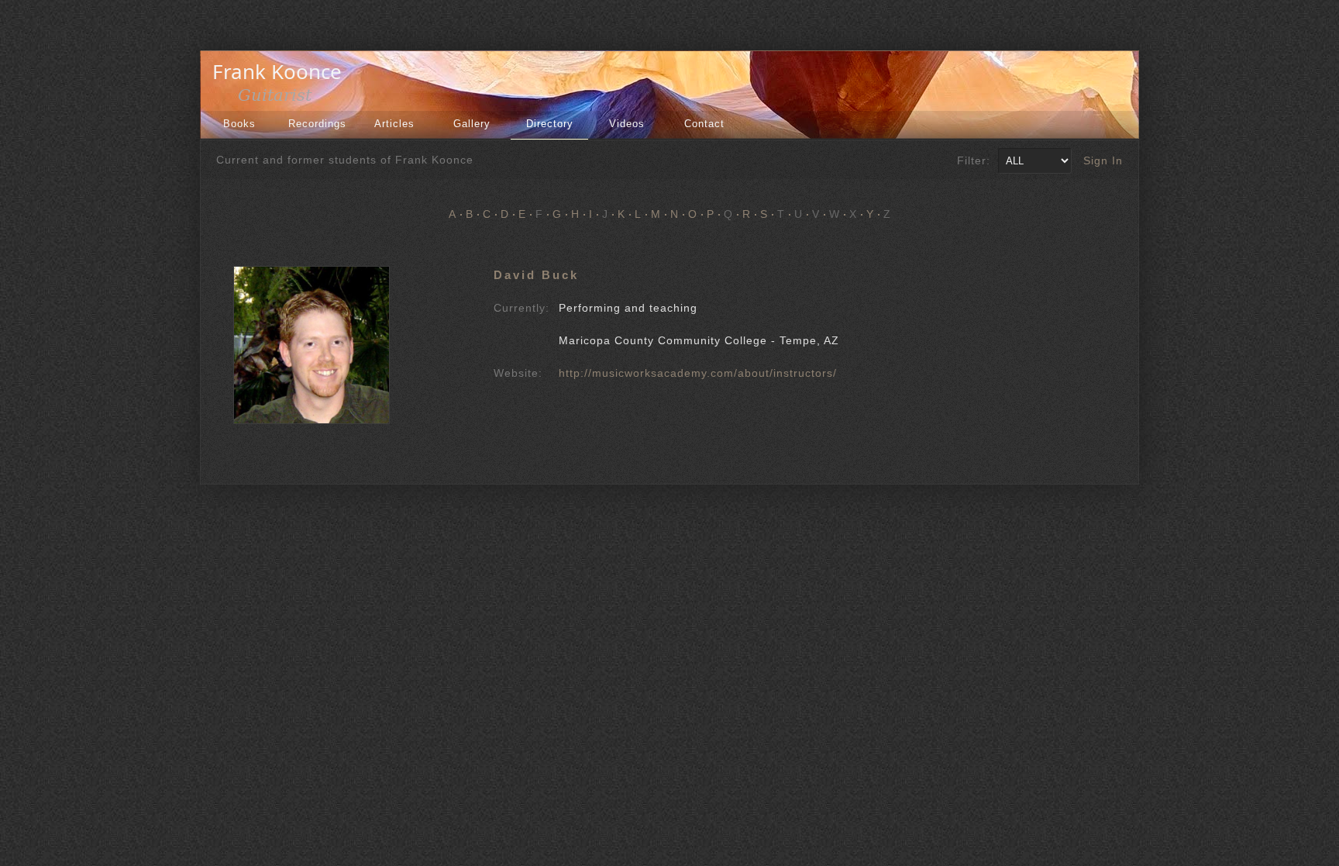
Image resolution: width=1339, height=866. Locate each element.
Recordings (317, 123)
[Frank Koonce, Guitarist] (281, 99)
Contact (704, 123)
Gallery (472, 123)
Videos (627, 123)
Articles (394, 123)
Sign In (1103, 160)
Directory (549, 123)
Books (239, 123)
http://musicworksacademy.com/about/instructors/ (698, 373)
